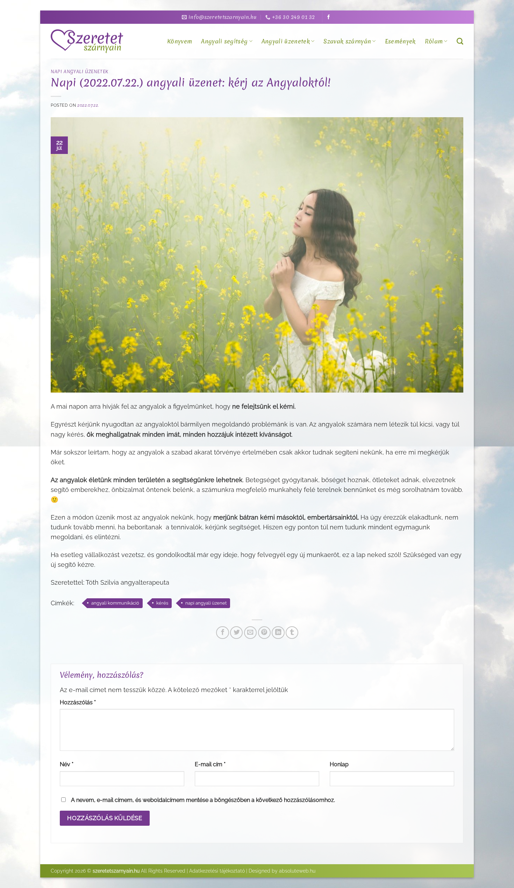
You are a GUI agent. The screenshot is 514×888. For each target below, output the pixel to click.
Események (400, 41)
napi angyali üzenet (206, 603)
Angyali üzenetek (286, 41)
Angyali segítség (224, 41)
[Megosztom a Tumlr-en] (292, 632)
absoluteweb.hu (297, 871)
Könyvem (179, 41)
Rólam (434, 41)
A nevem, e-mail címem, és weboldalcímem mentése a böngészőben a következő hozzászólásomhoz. (203, 800)
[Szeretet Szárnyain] (88, 41)
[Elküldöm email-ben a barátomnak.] (250, 632)
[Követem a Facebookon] (328, 17)
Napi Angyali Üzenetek (79, 71)
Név (66, 764)
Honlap (339, 764)
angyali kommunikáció (115, 603)
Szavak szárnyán (347, 41)
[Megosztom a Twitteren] (236, 632)
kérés (162, 603)
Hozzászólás (78, 702)
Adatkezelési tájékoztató (217, 871)
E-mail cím (210, 764)
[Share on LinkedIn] (278, 632)
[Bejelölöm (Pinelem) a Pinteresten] (264, 632)
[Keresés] (460, 41)
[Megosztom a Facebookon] (222, 632)
